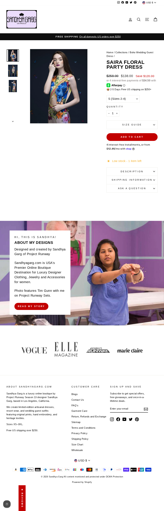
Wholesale (77, 450)
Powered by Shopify (82, 482)
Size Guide (132, 124)
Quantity (115, 106)
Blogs (74, 394)
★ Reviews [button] (22, 498)
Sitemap (76, 422)
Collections (121, 52)
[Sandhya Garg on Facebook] (118, 419)
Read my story (31, 306)
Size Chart (77, 444)
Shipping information (132, 180)
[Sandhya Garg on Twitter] (131, 419)
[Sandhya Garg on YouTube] (124, 419)
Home (110, 52)
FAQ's (74, 405)
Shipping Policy (80, 438)
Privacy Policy (79, 433)
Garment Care (79, 411)
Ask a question (132, 188)
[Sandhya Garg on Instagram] (112, 419)
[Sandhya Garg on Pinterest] (137, 419)
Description (132, 171)
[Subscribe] (146, 409)
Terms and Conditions (83, 427)
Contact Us (77, 399)
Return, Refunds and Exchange (88, 416)
